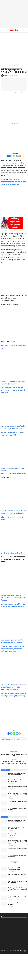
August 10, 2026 (11, 790)
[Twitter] (11, 156)
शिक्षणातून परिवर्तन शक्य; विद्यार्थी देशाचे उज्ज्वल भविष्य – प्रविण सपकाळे (17, 780)
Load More (14, 862)
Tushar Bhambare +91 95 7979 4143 (17, 950)
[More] (19, 156)
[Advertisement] (14, 14)
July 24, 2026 (10, 805)
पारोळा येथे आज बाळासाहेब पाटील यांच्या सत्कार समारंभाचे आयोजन (17, 809)
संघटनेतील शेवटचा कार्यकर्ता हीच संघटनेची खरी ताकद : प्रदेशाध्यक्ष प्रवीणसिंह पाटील (17, 774)
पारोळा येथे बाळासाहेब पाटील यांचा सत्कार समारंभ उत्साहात (17, 802)
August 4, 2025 (15, 75)
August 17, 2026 (11, 776)
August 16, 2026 (11, 783)
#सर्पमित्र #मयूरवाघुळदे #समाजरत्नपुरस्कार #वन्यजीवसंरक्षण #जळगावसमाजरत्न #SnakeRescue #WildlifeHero (12, 738)
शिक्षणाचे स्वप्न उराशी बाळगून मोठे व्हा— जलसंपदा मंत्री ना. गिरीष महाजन (17, 787)
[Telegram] (17, 156)
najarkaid (7, 75)
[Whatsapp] (14, 156)
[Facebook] (8, 156)
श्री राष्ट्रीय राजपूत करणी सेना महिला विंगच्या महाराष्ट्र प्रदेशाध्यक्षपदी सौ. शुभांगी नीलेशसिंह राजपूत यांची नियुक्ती (17, 795)
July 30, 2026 (10, 798)
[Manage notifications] (24, 951)
